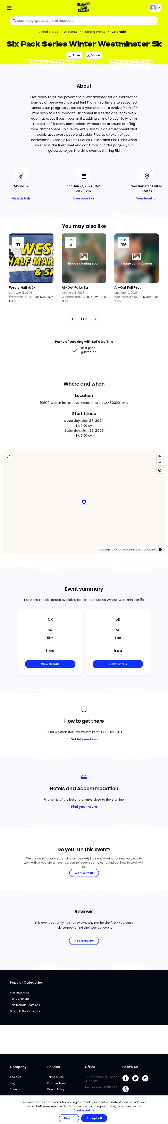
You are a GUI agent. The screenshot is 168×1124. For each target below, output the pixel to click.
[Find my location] (160, 470)
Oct (18, 239)
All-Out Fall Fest (127, 287)
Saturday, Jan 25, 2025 (84, 430)
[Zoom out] (160, 462)
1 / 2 (84, 319)
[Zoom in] (160, 456)
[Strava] (127, 1093)
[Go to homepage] (84, 7)
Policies (53, 1067)
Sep (123, 239)
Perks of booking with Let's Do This (84, 341)
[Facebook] (127, 1082)
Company (18, 1067)
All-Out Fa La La (75, 287)
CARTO (116, 549)
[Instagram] (147, 1082)
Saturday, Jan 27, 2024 (84, 420)
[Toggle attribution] (160, 549)
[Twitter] (137, 1082)
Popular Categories (26, 982)
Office (90, 1067)
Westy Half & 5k (22, 287)
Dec (70, 239)
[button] (84, 502)
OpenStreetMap (133, 549)
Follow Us (130, 1067)
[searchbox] (84, 20)
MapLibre (102, 549)
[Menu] (32, 7)
